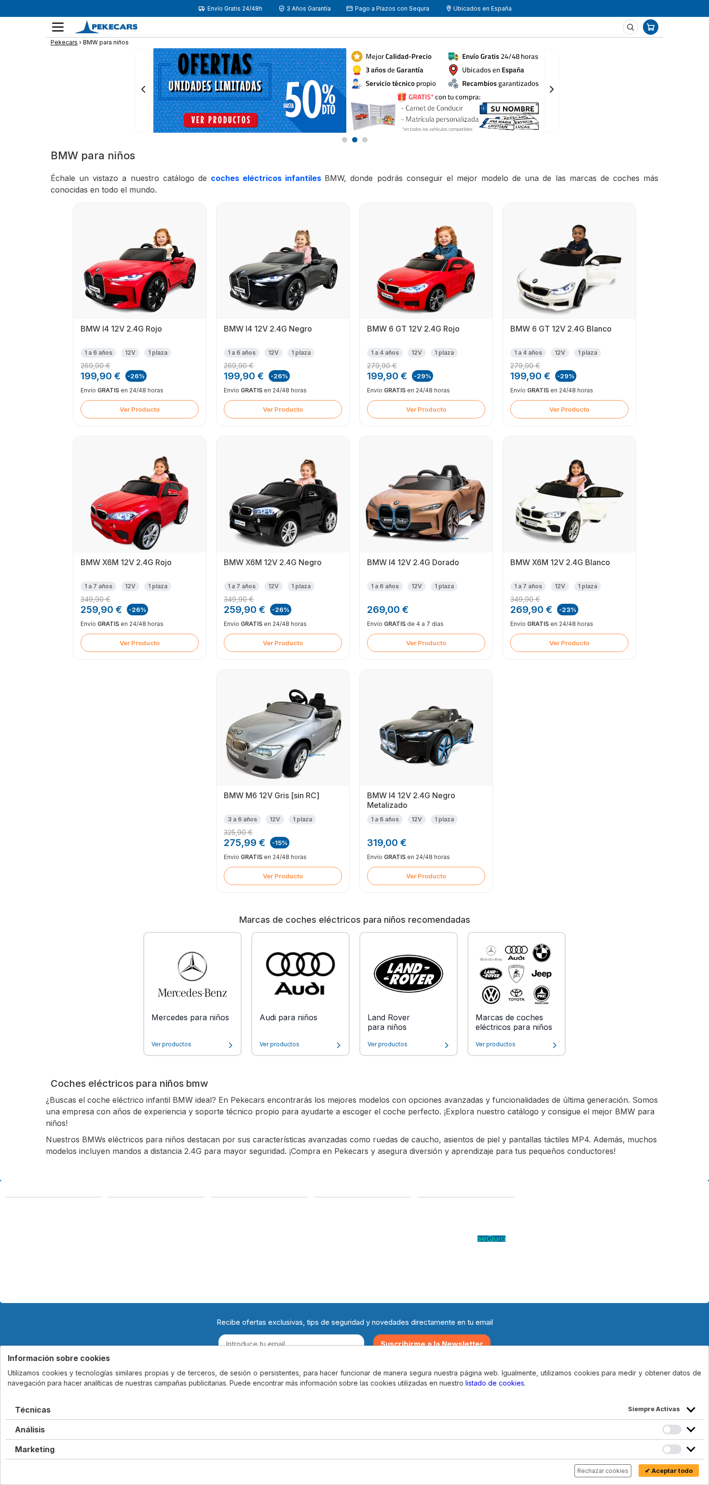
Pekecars (64, 42)
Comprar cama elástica (456, 1286)
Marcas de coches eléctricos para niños (514, 1022)
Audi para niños (288, 1017)
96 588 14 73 (130, 1209)
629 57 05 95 (28, 1250)
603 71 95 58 (130, 1218)
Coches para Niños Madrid (462, 1257)
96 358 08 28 (28, 1241)
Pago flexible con (447, 1238)
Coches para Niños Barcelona (449, 1272)
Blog (425, 1209)
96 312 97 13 (79, 1241)
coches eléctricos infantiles (268, 178)
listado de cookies (494, 1383)
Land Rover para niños (389, 1022)
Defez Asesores (341, 1276)
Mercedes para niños (190, 1017)
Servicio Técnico (445, 1228)
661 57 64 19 (79, 1250)
